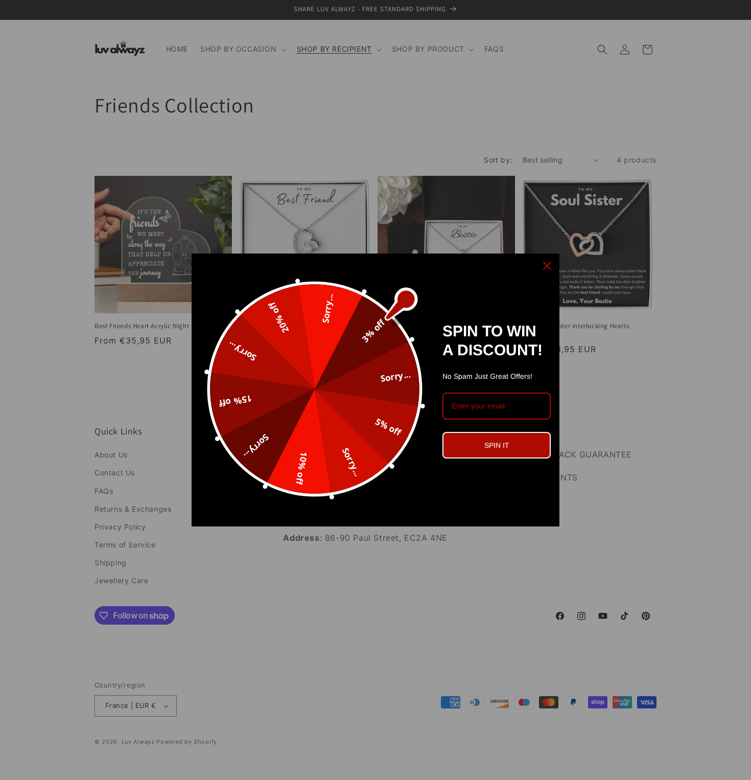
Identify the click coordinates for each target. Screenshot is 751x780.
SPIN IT (496, 445)
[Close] (547, 266)
